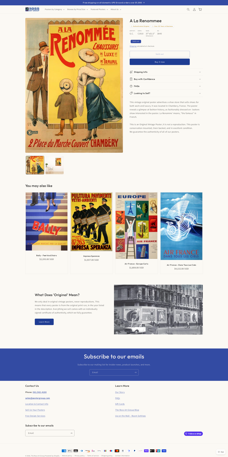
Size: (148, 31)
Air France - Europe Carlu (136, 264)
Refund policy (67, 456)
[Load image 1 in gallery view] (35, 165)
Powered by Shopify (52, 456)
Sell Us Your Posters (35, 409)
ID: (158, 31)
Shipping (133, 46)
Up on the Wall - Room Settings (130, 415)
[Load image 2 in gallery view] (54, 165)
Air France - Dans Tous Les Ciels (181, 265)
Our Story (120, 392)
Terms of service (93, 456)
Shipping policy (107, 456)
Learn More (44, 321)
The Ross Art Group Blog (127, 409)
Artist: (132, 31)
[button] (54, 9)
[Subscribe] (135, 372)
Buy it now (160, 61)
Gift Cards (120, 403)
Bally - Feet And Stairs (46, 255)
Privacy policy (80, 456)
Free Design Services (35, 415)
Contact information (122, 456)
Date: (140, 31)
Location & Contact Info (36, 403)
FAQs (117, 398)
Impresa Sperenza (91, 256)
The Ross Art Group (38, 456)
